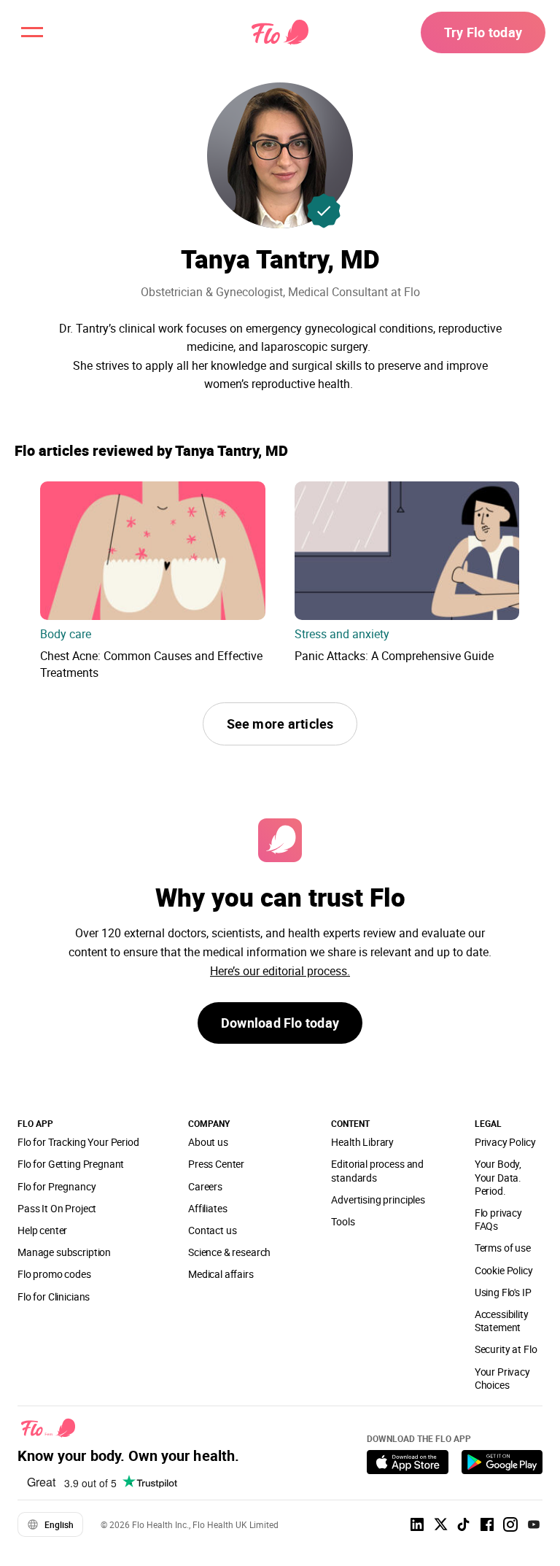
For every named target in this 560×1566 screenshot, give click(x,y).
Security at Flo (506, 1349)
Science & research (229, 1252)
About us (208, 1142)
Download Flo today (280, 1022)
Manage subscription (64, 1252)
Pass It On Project (57, 1208)
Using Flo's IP (503, 1292)
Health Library (362, 1142)
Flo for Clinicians (54, 1296)
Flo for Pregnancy (57, 1186)
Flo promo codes (54, 1274)
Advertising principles (378, 1199)
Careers (205, 1186)
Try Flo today (483, 32)
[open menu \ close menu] (32, 32)
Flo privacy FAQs (498, 1219)
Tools (342, 1221)
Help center (42, 1230)
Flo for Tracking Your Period (78, 1142)
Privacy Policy (505, 1142)
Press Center (216, 1164)
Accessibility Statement (502, 1320)
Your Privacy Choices (502, 1378)
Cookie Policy (504, 1270)
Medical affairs (221, 1274)
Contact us (212, 1230)
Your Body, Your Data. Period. (498, 1177)
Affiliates (207, 1208)
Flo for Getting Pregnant (71, 1164)
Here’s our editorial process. (280, 971)
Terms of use (503, 1248)
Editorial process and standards (377, 1170)
